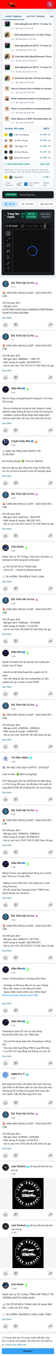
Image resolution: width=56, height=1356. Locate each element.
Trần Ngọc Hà (20, 146)
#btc (36, 995)
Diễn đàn (20, 184)
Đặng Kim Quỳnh (22, 158)
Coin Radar (17, 546)
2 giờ (13, 392)
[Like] (28, 325)
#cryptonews (26, 995)
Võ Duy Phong (21, 152)
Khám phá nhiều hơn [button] (16, 1344)
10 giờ (13, 1232)
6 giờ (13, 762)
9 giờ (13, 1174)
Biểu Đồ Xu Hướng (31, 215)
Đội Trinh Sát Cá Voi (22, 283)
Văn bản (29, 204)
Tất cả (11, 204)
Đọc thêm (7, 318)
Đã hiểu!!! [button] (28, 1351)
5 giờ (13, 656)
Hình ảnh (48, 204)
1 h (12, 340)
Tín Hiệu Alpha (19, 757)
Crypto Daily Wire (21, 441)
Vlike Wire (17, 388)
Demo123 (18, 177)
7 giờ (13, 867)
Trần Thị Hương (21, 135)
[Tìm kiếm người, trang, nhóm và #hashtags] (50, 4)
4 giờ (13, 551)
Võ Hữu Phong (21, 140)
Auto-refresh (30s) (34, 184)
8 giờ (13, 973)
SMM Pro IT (18, 1074)
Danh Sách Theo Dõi (45, 215)
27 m (13, 287)
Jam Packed (18, 1166)
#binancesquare (10, 995)
